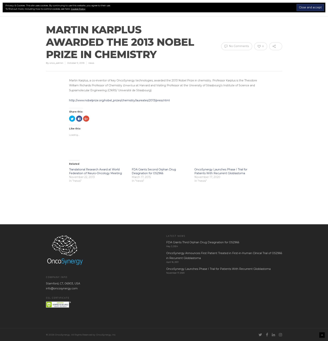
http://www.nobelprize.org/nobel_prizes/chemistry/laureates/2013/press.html (119, 100)
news (91, 62)
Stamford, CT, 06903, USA (63, 283)
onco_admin (56, 62)
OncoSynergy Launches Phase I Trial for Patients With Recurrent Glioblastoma (218, 269)
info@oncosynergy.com (62, 288)
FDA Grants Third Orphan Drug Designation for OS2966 (202, 242)
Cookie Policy (78, 8)
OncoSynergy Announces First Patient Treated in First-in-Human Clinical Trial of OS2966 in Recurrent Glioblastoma (224, 255)
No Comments (238, 46)
